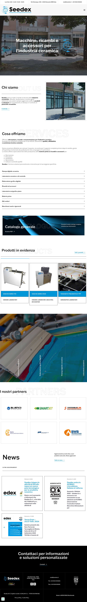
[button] (43, 171)
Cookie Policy (25, 597)
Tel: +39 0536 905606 (54, 581)
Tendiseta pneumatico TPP (70, 294)
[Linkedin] (31, 584)
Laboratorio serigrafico (18, 367)
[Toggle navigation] (71, 10)
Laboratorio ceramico (84, 368)
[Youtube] (34, 584)
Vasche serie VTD (9, 294)
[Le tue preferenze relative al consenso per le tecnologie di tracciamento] (3, 599)
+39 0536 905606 (77, 2)
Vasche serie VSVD (39, 294)
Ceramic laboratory (10, 300)
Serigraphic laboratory (68, 300)
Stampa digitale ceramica (62, 366)
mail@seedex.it (67, 2)
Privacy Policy (18, 597)
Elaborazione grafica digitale (40, 365)
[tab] (43, 171)
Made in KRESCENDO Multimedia (65, 595)
